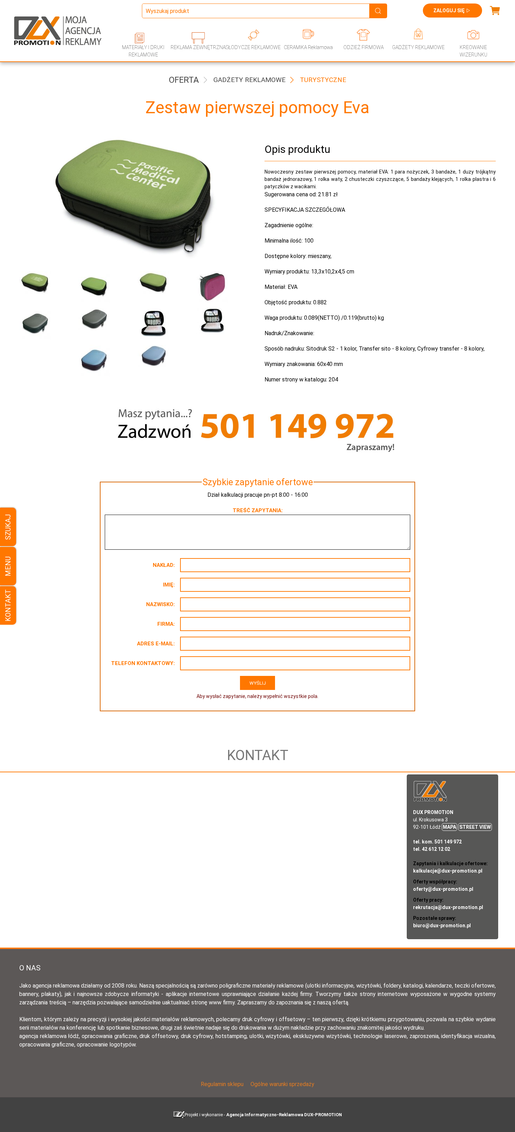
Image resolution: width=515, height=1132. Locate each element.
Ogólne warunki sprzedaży (282, 1084)
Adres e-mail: (156, 643)
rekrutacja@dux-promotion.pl (448, 907)
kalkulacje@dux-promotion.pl (447, 871)
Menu (8, 566)
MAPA (449, 827)
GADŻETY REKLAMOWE (418, 47)
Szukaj (8, 527)
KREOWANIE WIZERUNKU (473, 51)
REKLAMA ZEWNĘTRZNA (198, 47)
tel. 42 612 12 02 (431, 849)
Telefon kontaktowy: (143, 663)
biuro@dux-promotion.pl (442, 925)
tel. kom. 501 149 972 (437, 842)
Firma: (166, 624)
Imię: (169, 585)
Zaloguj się (449, 10)
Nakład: (164, 565)
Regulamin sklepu (222, 1084)
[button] (43, 287)
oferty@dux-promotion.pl (443, 889)
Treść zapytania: (258, 510)
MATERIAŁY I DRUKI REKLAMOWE (143, 51)
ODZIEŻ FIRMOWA (363, 47)
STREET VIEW (475, 827)
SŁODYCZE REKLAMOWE (253, 47)
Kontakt (8, 605)
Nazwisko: (160, 604)
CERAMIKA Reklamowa (308, 47)
